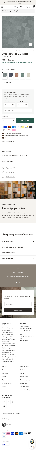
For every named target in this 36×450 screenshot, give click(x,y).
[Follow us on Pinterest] (13, 402)
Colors (4, 376)
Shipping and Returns (12, 168)
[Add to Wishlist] (31, 18)
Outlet (4, 386)
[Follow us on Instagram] (8, 402)
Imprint (22, 373)
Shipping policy (24, 386)
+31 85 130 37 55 (27, 341)
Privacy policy (24, 376)
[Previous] (3, 50)
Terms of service (25, 380)
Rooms (4, 380)
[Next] (33, 50)
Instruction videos (25, 390)
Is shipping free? (7, 241)
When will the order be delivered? (12, 247)
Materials (5, 373)
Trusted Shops (10, 172)
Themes (4, 370)
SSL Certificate (10, 177)
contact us (26, 217)
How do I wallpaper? (8, 252)
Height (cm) (7, 101)
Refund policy (24, 383)
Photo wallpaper (7, 383)
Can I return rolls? (8, 258)
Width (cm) (20, 101)
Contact (22, 370)
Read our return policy (9, 141)
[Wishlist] (27, 7)
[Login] (30, 7)
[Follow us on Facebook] (4, 402)
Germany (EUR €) (7, 413)
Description (6, 152)
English (18, 413)
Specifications (7, 161)
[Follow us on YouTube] (4, 406)
